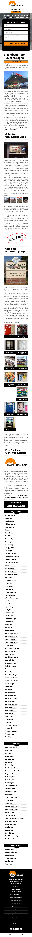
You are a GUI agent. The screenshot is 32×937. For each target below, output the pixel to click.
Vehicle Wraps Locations (16, 903)
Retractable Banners (12, 648)
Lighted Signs (9, 607)
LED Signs (8, 601)
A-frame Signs (10, 515)
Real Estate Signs (11, 821)
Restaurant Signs (10, 824)
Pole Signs (8, 627)
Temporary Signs (10, 669)
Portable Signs (10, 630)
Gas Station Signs (11, 786)
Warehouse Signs (11, 839)
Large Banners (10, 604)
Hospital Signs (10, 788)
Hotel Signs (9, 794)
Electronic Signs (10, 580)
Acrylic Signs (9, 521)
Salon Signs (9, 830)
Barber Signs (9, 756)
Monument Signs (10, 619)
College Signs (9, 765)
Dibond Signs (9, 568)
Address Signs (10, 524)
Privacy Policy (16, 918)
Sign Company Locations (16, 894)
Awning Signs (9, 527)
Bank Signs (8, 750)
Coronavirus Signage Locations (16, 915)
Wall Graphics (9, 716)
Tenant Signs (9, 672)
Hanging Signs (10, 595)
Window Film (9, 728)
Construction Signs (11, 768)
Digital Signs (9, 571)
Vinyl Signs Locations (16, 906)
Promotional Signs (11, 642)
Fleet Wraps (9, 586)
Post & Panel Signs (11, 633)
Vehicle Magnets (10, 701)
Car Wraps (8, 551)
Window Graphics (11, 731)
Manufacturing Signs (12, 806)
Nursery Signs (9, 812)
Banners (7, 530)
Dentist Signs (9, 780)
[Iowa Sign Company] (16, 873)
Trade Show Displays (12, 675)
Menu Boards (9, 613)
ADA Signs (8, 518)
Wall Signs (8, 722)
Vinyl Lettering (10, 707)
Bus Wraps (8, 542)
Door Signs (8, 577)
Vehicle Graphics (10, 695)
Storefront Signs (10, 663)
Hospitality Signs (10, 791)
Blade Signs (9, 533)
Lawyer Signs (9, 800)
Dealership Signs (10, 777)
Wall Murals (9, 719)
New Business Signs (11, 809)
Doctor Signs (9, 783)
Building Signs (10, 539)
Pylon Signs (9, 645)
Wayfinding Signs (11, 725)
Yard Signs (8, 737)
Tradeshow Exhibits (11, 681)
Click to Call (17, 11)
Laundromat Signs (11, 797)
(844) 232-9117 (16, 9)
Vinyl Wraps (9, 713)
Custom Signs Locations (16, 909)
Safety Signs (9, 654)
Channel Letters (10, 553)
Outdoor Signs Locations (16, 900)
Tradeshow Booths (11, 678)
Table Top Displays (11, 666)
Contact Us (16, 924)
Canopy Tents (9, 548)
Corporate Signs (10, 774)
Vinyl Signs (8, 864)
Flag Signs (8, 583)
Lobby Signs (9, 610)
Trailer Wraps (9, 684)
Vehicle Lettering (11, 698)
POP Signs (8, 624)
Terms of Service (16, 921)
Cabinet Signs (9, 545)
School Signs (9, 833)
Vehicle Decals (10, 692)
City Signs (8, 762)
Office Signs (9, 621)
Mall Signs (8, 803)
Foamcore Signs (10, 592)
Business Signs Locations (16, 912)
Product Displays (10, 639)
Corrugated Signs (11, 559)
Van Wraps (8, 689)
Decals (7, 565)
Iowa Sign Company (16, 891)
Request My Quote (15, 43)
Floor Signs (9, 589)
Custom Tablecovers (12, 562)
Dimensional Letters (11, 574)
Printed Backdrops (11, 636)
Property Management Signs (14, 818)
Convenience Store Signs (13, 771)
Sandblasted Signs (11, 657)
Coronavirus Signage (12, 556)
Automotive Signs (11, 747)
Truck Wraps (9, 687)
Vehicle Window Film (12, 704)
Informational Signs (11, 598)
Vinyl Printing (9, 710)
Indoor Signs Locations (16, 897)
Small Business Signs (12, 836)
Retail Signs (9, 827)
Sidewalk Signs (10, 660)
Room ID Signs (10, 651)
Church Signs (9, 759)
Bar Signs (8, 753)
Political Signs (10, 815)
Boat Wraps (9, 536)
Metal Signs (9, 616)
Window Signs (9, 734)
